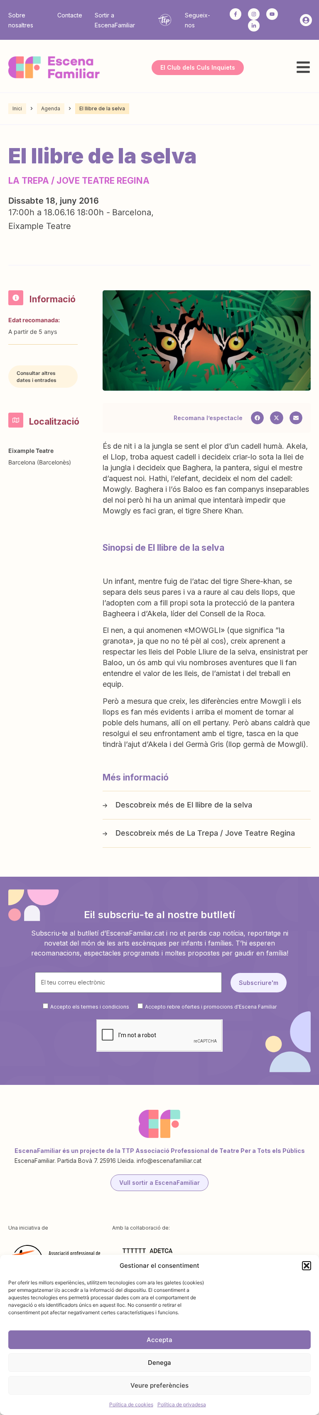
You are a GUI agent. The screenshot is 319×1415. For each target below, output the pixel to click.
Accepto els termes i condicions (89, 1007)
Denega (159, 1362)
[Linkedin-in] (254, 26)
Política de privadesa (181, 1404)
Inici (17, 108)
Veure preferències (159, 1385)
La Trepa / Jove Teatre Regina (241, 833)
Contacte (69, 15)
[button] (306, 1266)
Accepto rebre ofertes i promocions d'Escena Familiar (211, 1007)
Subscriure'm (258, 982)
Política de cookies (131, 1404)
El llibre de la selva (219, 804)
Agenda (50, 108)
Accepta (159, 1340)
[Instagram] (254, 14)
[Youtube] (272, 14)
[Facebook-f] (235, 14)
